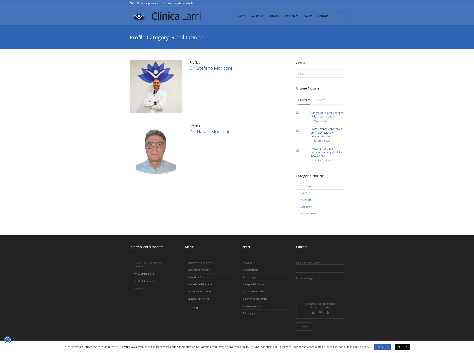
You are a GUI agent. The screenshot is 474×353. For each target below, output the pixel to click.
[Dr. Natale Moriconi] (156, 150)
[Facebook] (335, 3)
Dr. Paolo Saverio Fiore (200, 262)
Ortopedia (306, 206)
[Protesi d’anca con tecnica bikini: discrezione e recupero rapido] (302, 132)
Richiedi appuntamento (149, 3)
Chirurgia (306, 186)
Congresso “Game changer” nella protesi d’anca (327, 114)
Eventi (304, 193)
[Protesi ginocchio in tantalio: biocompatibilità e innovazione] (302, 152)
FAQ (132, 3)
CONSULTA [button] (382, 347)
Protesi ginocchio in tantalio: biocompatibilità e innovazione (326, 152)
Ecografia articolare (254, 306)
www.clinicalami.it (144, 273)
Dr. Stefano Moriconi (210, 68)
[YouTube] (341, 3)
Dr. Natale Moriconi (209, 131)
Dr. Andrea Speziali (198, 277)
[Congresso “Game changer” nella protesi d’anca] (302, 114)
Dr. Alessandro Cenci (199, 291)
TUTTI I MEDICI (193, 308)
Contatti (168, 3)
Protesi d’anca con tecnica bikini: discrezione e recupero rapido (326, 132)
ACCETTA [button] (402, 347)
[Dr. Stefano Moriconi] (156, 86)
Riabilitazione (308, 213)
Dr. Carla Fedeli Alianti (200, 284)
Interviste (306, 199)
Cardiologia (249, 277)
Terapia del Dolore (253, 284)
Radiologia (249, 313)
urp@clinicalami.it (184, 3)
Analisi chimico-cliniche (255, 291)
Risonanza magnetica (255, 298)
